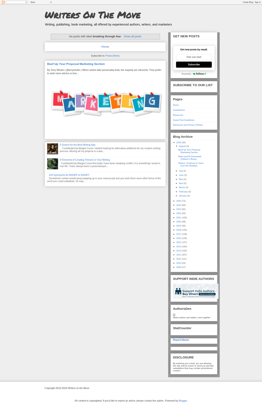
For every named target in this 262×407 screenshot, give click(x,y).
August (182, 146)
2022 (179, 213)
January (183, 195)
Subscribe (194, 64)
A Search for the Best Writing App (77, 145)
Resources (178, 115)
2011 (178, 259)
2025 (179, 201)
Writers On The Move (93, 14)
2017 (179, 234)
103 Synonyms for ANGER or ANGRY (69, 175)
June (181, 175)
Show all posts (132, 36)
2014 (179, 246)
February (183, 191)
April (181, 183)
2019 (179, 226)
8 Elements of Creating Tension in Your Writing (85, 160)
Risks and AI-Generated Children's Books (189, 157)
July (181, 171)
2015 (179, 242)
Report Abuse (181, 339)
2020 (179, 221)
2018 (179, 230)
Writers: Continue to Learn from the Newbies (191, 164)
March (182, 187)
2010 (179, 263)
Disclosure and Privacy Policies (188, 125)
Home (105, 46)
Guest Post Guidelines (183, 120)
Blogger (183, 400)
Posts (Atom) (112, 55)
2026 (179, 142)
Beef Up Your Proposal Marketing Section (76, 64)
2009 (179, 267)
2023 (179, 209)
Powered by (186, 74)
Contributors (179, 110)
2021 (179, 217)
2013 (179, 250)
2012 (179, 254)
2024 (179, 205)
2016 (179, 238)
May (181, 179)
